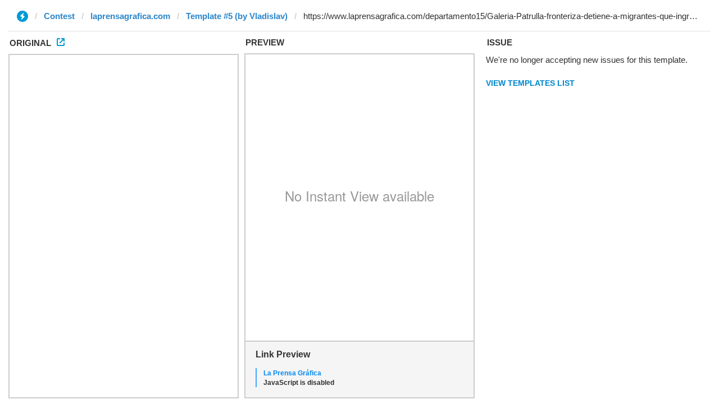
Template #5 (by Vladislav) (237, 16)
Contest (59, 16)
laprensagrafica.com (130, 16)
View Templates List (530, 83)
